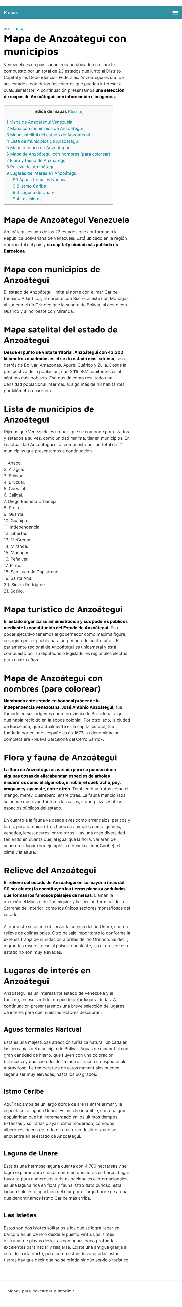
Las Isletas (27, 198)
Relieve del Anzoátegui (30, 166)
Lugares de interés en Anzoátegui (41, 173)
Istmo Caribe (29, 186)
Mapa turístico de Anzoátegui (37, 147)
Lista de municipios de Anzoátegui (42, 141)
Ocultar (75, 111)
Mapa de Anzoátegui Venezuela (39, 122)
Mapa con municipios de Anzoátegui (44, 128)
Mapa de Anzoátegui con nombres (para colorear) (58, 154)
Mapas (11, 12)
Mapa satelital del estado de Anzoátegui (48, 134)
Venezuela (13, 29)
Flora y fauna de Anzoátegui (36, 160)
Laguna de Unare (34, 192)
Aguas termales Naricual (40, 179)
